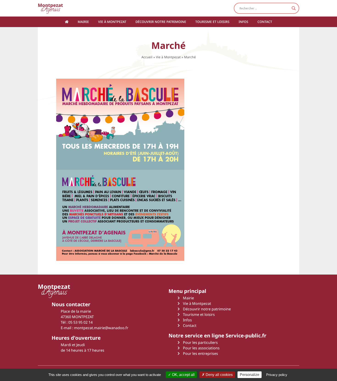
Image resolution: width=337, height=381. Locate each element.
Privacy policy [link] (276, 375)
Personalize (249, 375)
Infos (243, 21)
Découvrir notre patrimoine (160, 21)
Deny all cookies (219, 375)
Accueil (146, 57)
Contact (264, 21)
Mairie (83, 21)
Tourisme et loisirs (212, 21)
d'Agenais (50, 8)
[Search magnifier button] (293, 8)
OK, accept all (183, 375)
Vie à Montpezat (112, 21)
